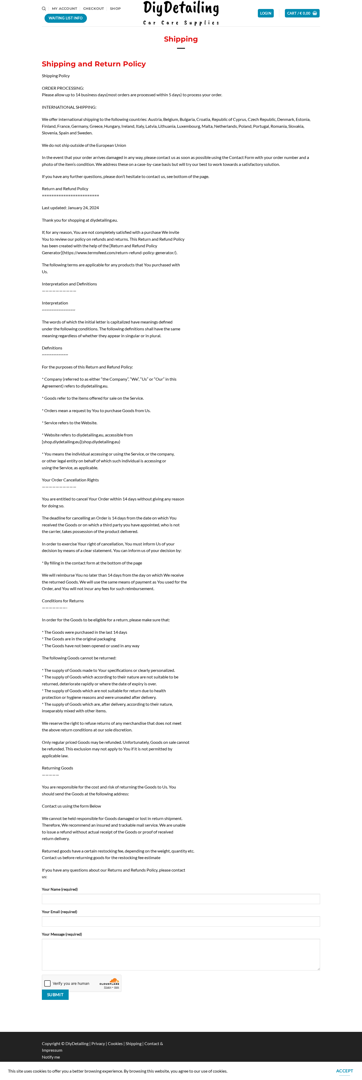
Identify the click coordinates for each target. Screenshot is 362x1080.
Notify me (51, 1056)
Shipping (134, 1043)
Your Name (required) (60, 889)
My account (64, 9)
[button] (266, 13)
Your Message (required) (62, 934)
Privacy (98, 1043)
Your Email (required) (59, 911)
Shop (115, 9)
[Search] (44, 9)
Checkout (93, 9)
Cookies (115, 1043)
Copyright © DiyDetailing (65, 1043)
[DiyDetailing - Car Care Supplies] (181, 13)
